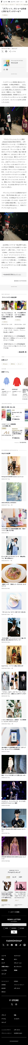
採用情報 (4, 984)
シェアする (13, 51)
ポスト (6, 4)
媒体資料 (4, 988)
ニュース (5, 1)
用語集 (15, 970)
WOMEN (14, 928)
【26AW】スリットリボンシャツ (6, 392)
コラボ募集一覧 (6, 426)
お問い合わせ (17, 988)
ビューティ (13, 1)
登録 (14, 932)
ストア (17, 1)
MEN (6, 928)
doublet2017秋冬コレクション (12, 274)
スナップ (4, 974)
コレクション (17, 955)
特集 (9, 1)
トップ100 (4, 970)
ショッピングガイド (6, 1029)
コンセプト (16, 1018)
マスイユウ (12, 4)
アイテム (4, 1018)
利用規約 (16, 981)
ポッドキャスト (18, 966)
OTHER (22, 928)
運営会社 (4, 991)
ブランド (4, 1015)
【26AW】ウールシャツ (16, 392)
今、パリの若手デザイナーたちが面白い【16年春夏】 (20, 314)
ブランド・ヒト (23, 1)
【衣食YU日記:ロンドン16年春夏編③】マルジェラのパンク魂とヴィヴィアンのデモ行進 (14, 346)
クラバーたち (8, 157)
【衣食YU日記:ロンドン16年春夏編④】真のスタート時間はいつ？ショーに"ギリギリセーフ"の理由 (14, 338)
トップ (2, 4)
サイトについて (5, 981)
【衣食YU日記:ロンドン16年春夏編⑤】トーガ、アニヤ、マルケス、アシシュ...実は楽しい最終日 (14, 330)
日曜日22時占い (5, 966)
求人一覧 (12, 407)
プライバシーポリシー (19, 984)
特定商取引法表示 (18, 1033)
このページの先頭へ (15, 912)
